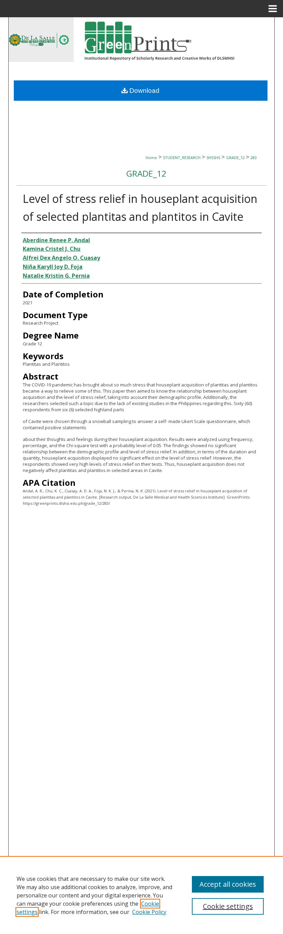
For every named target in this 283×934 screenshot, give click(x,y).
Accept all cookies (227, 884)
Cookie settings (228, 906)
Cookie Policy (149, 912)
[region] (141, 895)
